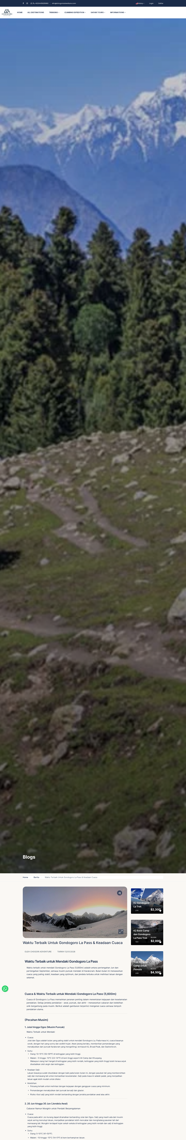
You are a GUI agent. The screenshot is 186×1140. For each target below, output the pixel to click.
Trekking (53, 12)
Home (19, 12)
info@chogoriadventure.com (64, 3)
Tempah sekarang (145, 898)
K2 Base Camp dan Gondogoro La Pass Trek (141, 934)
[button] (120, 931)
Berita (36, 877)
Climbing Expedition (74, 12)
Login (151, 3)
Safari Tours (97, 12)
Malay (140, 3)
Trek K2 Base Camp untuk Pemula (140, 966)
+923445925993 (40, 3)
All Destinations (35, 12)
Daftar (160, 3)
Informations (117, 12)
